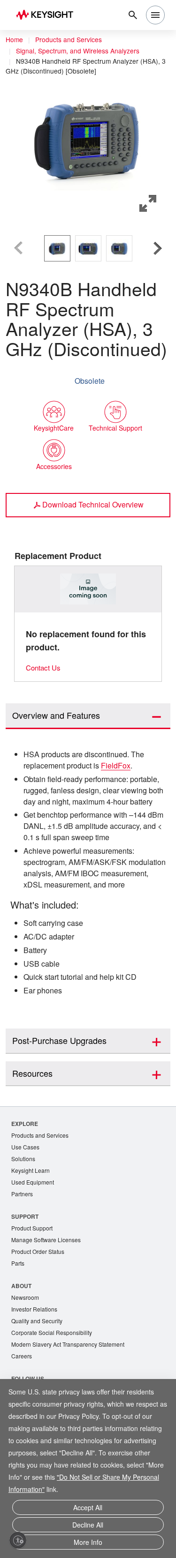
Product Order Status (40, 1288)
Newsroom (26, 1335)
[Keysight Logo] (47, 15)
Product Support (33, 1264)
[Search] (132, 15)
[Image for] (88, 589)
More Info (88, 1543)
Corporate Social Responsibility (54, 1372)
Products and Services (71, 40)
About (21, 1323)
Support (25, 1252)
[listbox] (88, 247)
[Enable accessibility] (17, 1540)
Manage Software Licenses (48, 1276)
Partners (22, 1229)
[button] (88, 136)
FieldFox (125, 765)
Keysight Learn (31, 1205)
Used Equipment (33, 1217)
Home (14, 40)
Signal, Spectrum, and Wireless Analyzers (79, 51)
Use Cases (26, 1181)
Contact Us (44, 667)
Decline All (88, 1527)
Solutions (24, 1193)
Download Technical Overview (93, 503)
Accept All (88, 1511)
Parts (18, 1301)
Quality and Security (38, 1360)
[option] (57, 248)
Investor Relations (35, 1347)
